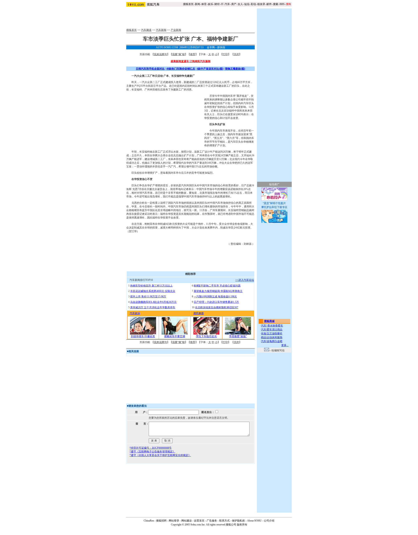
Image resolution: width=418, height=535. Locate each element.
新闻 (197, 4)
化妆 (263, 333)
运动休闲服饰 (274, 337)
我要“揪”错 (178, 54)
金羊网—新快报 (216, 47)
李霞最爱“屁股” (238, 336)
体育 (204, 4)
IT (222, 4)
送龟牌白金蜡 (274, 341)
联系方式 (224, 520)
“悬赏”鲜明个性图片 (274, 203)
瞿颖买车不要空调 (174, 336)
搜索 (275, 4)
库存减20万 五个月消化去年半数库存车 (152, 307)
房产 (233, 4)
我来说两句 (160, 54)
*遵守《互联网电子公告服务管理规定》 (152, 451)
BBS (282, 4)
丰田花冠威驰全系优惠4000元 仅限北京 (152, 291)
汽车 (227, 4)
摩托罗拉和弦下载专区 (274, 207)
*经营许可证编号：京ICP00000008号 (151, 447)
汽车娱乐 (135, 313)
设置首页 (199, 520)
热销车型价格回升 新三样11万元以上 (151, 285)
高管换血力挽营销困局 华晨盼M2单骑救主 (218, 291)
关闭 (236, 54)
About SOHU (254, 520)
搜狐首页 (188, 4)
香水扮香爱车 (275, 325)
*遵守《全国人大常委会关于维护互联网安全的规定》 (160, 455)
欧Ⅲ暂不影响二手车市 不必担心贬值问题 (217, 285)
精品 (263, 337)
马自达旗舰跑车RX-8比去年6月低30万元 (153, 301)
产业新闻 (176, 30)
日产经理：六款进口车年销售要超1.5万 (216, 301)
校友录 (261, 4)
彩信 (253, 4)
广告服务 (212, 520)
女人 (240, 4)
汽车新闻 (161, 30)
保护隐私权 (238, 520)
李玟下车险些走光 (206, 336)
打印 (225, 54)
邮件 (269, 4)
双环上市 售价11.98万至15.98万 (148, 296)
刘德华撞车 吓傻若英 (143, 336)
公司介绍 (269, 520)
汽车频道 (146, 30)
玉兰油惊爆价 (274, 333)
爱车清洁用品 (274, 329)
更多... (284, 345)
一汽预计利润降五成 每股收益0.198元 (215, 296)
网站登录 (174, 520)
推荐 (192, 54)
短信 (246, 4)
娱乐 (210, 4)
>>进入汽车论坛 (244, 280)
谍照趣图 (198, 313)
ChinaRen (149, 520)
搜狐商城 (269, 321)
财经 (217, 4)
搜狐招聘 (161, 520)
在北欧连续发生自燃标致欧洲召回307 (216, 307)
